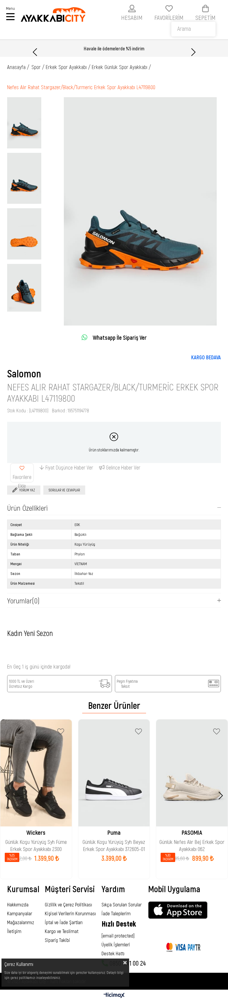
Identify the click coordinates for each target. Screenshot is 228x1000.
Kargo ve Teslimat (61, 931)
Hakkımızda (17, 904)
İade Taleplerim (116, 913)
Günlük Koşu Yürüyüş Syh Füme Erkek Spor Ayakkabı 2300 (36, 842)
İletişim (14, 931)
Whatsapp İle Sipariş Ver (120, 337)
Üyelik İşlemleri (116, 944)
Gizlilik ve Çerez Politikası (68, 904)
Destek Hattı (113, 953)
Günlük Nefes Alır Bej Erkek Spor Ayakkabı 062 (191, 842)
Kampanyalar (19, 913)
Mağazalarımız (20, 922)
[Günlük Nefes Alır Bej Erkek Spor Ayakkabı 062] (192, 772)
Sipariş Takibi (57, 940)
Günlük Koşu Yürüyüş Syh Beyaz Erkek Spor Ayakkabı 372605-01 (114, 842)
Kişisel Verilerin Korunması (70, 913)
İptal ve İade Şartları (64, 922)
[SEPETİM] (205, 8)
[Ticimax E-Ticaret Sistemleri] (114, 996)
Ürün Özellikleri (27, 507)
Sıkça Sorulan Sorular (122, 904)
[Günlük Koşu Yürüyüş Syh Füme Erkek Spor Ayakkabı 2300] (36, 772)
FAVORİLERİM (168, 17)
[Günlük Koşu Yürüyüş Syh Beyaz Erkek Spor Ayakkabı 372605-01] (114, 772)
